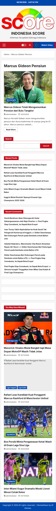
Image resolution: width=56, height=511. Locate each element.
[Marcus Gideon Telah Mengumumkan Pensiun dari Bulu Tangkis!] (28, 87)
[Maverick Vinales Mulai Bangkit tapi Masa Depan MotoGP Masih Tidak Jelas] (28, 328)
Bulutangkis (11, 100)
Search (8, 139)
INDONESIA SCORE (28, 33)
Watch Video (47, 45)
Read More (12, 130)
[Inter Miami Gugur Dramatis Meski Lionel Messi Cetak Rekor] (28, 469)
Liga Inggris (11, 387)
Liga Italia (22, 387)
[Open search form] (30, 45)
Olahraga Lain (12, 341)
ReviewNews (42, 505)
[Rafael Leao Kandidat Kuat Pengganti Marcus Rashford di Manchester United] (28, 375)
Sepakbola (11, 434)
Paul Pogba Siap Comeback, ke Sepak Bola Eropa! (26, 266)
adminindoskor (11, 114)
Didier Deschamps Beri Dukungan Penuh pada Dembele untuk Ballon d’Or (27, 235)
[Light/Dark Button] (24, 45)
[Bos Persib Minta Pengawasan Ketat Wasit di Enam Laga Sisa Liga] (28, 422)
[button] (4, 45)
